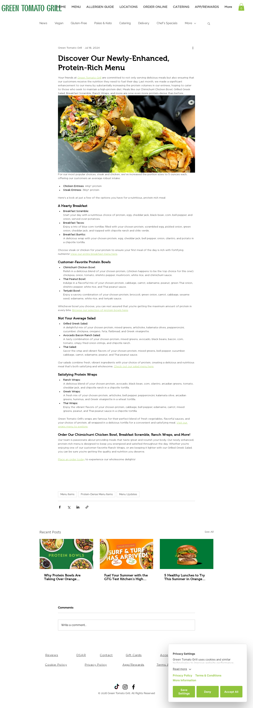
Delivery (143, 23)
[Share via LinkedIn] (78, 507)
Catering (125, 23)
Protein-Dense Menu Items (97, 494)
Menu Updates (128, 494)
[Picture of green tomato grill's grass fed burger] (186, 554)
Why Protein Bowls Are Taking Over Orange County (62, 577)
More (188, 23)
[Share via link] (87, 507)
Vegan (59, 23)
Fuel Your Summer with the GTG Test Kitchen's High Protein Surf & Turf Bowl (126, 577)
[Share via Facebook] (59, 507)
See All (209, 532)
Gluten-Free (79, 23)
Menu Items (67, 494)
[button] (241, 7)
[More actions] (193, 48)
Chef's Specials (167, 23)
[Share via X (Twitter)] (69, 507)
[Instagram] (125, 687)
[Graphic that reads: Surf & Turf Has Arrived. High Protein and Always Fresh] (126, 554)
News (43, 23)
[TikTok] (117, 687)
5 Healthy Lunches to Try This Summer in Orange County (184, 577)
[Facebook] (133, 687)
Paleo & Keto (103, 23)
